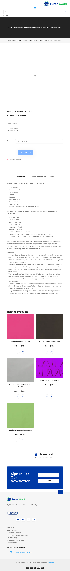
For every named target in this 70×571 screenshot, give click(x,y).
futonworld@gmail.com (24, 552)
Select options (18, 351)
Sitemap (51, 562)
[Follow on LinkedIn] (18, 519)
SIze (8, 141)
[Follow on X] (28, 519)
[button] (14, 160)
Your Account (12, 530)
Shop (14, 41)
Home (9, 41)
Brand (51, 176)
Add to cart (26, 152)
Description (20, 176)
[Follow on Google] (34, 519)
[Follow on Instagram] (23, 519)
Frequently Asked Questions (17, 535)
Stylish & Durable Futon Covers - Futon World (32, 41)
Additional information (37, 176)
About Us (10, 528)
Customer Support (14, 533)
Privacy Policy (12, 538)
